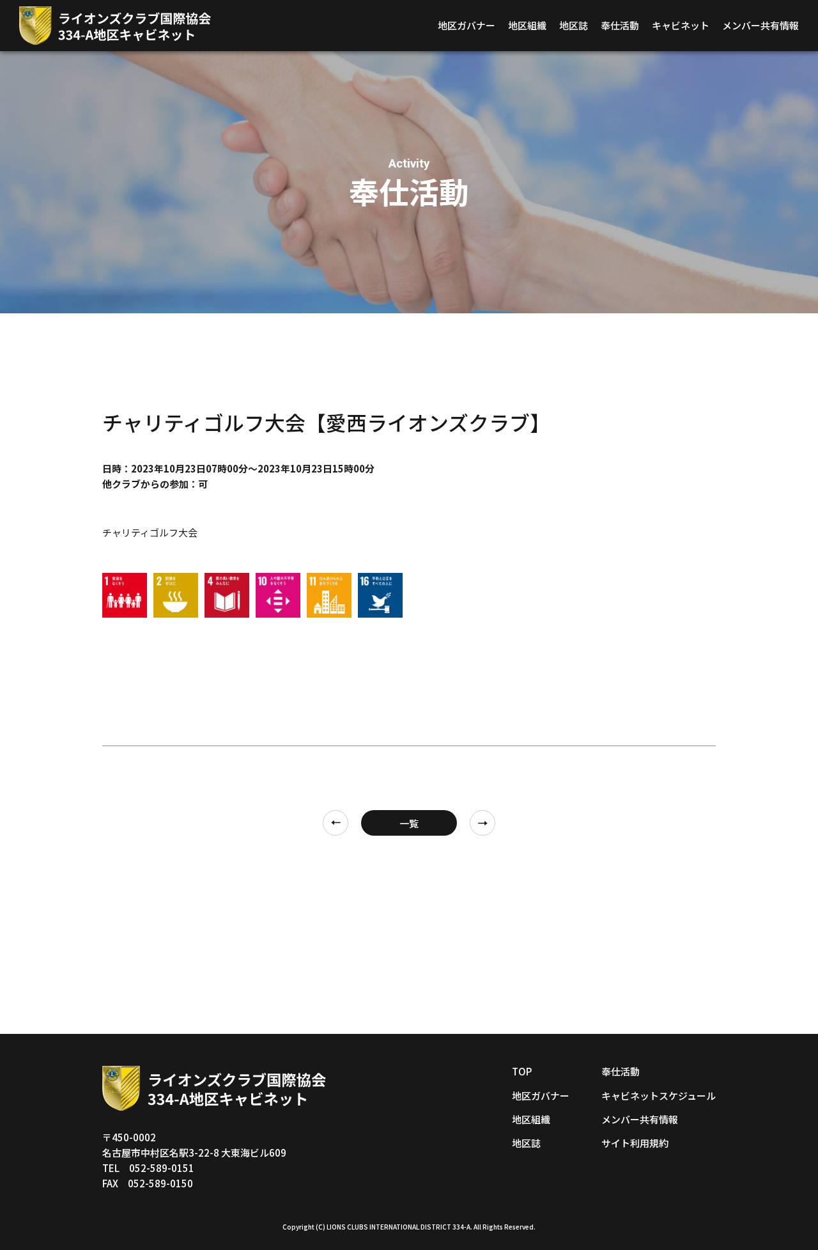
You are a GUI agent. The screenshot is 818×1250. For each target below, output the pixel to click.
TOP (522, 1071)
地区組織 (527, 25)
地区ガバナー (466, 25)
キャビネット (680, 25)
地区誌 (573, 25)
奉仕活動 (620, 25)
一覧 (409, 823)
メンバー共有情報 (760, 25)
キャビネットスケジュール (658, 1095)
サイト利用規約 (634, 1143)
